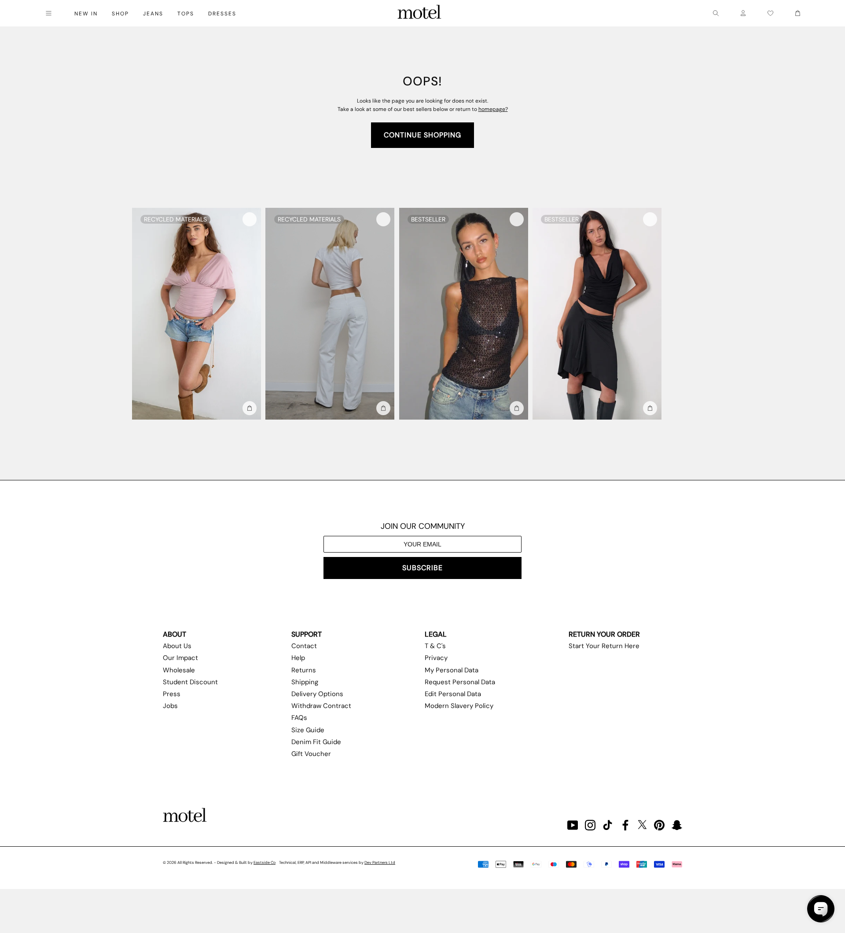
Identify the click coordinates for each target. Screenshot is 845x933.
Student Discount (190, 682)
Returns (303, 670)
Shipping (304, 682)
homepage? (493, 109)
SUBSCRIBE (422, 567)
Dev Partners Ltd (379, 862)
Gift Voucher (311, 753)
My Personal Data (451, 670)
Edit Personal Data (453, 694)
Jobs (170, 705)
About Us (177, 646)
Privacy (436, 657)
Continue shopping (422, 135)
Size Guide (307, 730)
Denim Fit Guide (316, 742)
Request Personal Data (460, 682)
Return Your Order (604, 634)
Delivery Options (317, 694)
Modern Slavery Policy (459, 705)
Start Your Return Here (604, 646)
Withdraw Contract (321, 705)
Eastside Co (265, 862)
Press (171, 694)
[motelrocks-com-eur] (419, 13)
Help (298, 657)
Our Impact (180, 657)
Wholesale (179, 670)
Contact (304, 646)
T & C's (435, 646)
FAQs (299, 717)
